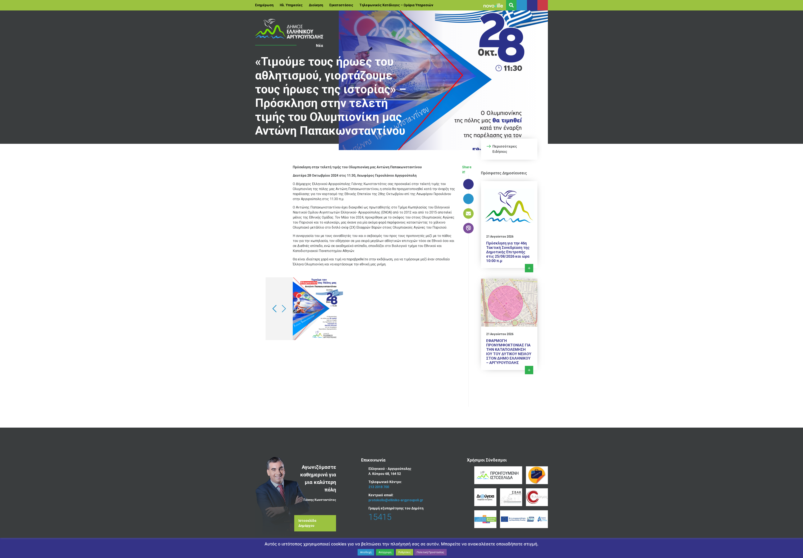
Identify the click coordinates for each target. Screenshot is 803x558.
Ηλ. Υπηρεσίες (291, 5)
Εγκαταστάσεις (341, 5)
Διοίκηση (316, 5)
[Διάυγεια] (485, 497)
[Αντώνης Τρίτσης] (485, 519)
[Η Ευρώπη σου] (537, 475)
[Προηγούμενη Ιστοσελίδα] (498, 475)
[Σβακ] (511, 497)
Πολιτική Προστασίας (430, 552)
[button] (274, 308)
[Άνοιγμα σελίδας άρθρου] (289, 29)
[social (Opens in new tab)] (522, 5)
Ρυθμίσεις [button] (404, 552)
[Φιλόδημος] (537, 497)
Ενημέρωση (264, 5)
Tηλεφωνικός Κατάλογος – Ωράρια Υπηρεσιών (396, 5)
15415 (379, 517)
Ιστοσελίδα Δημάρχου (307, 523)
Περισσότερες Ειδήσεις (504, 149)
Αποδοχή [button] (366, 552)
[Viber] (468, 226)
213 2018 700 (378, 487)
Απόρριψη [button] (384, 552)
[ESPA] (524, 519)
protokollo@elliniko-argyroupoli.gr (395, 500)
